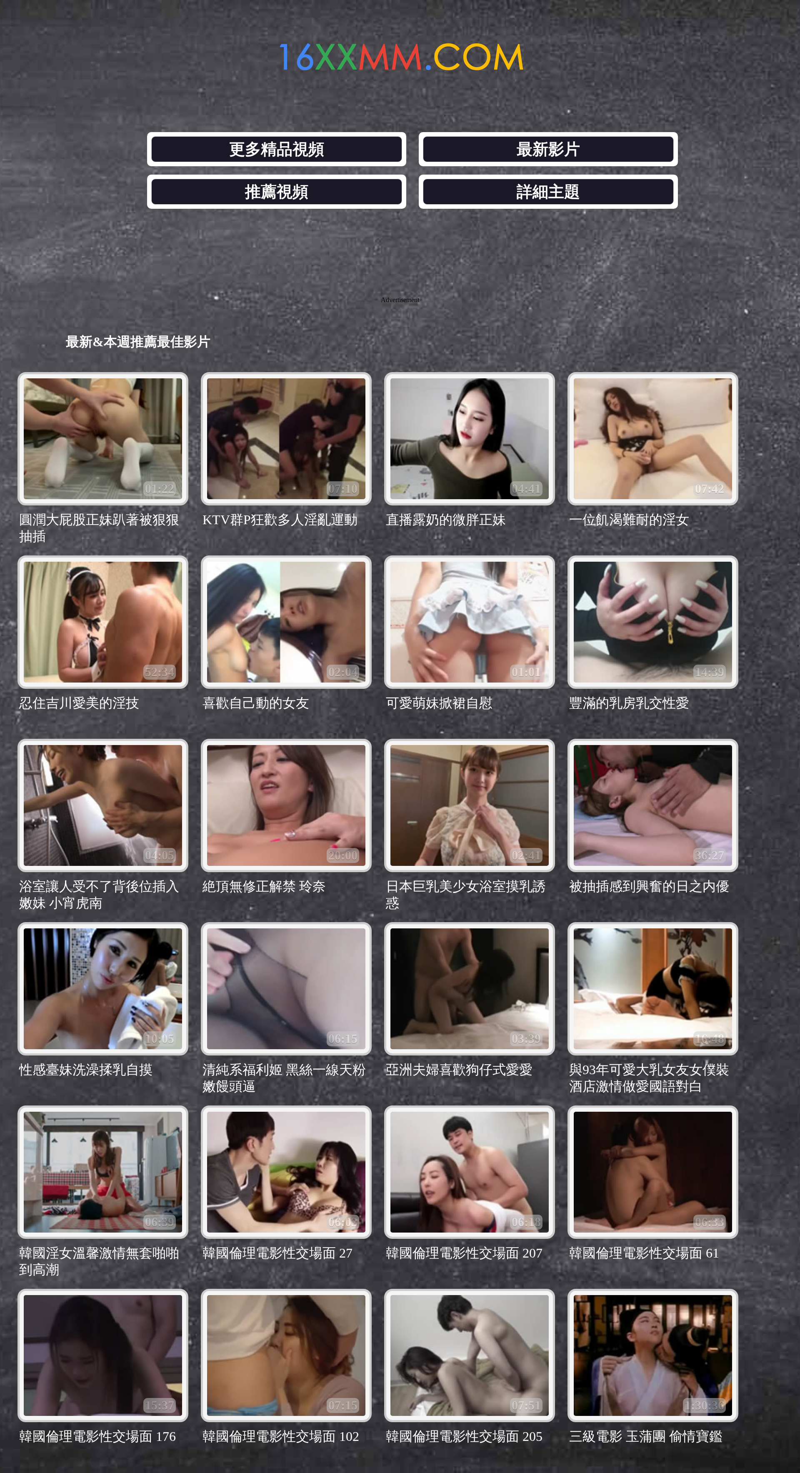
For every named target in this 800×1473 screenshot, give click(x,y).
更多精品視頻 (276, 149)
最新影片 (548, 149)
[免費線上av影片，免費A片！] (400, 65)
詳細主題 (548, 191)
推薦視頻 (276, 191)
